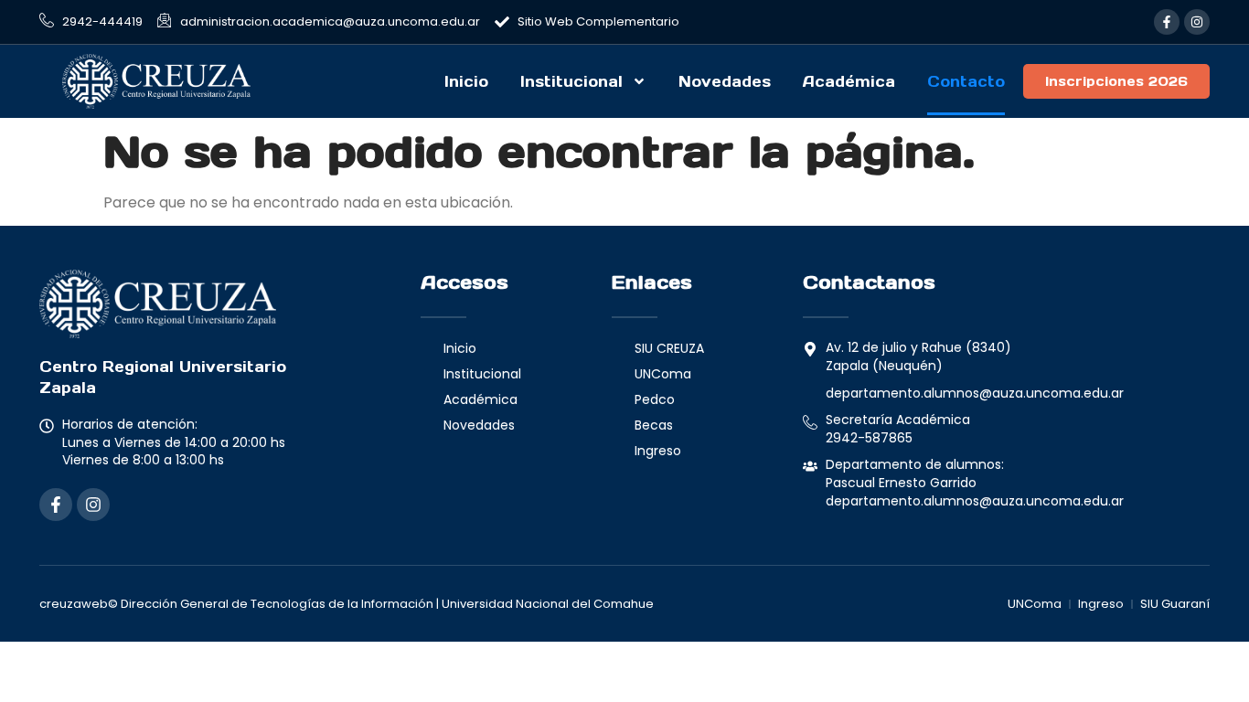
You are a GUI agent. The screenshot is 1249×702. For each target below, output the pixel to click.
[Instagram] (1197, 22)
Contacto (966, 81)
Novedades (724, 81)
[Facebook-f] (1167, 22)
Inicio (466, 81)
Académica (849, 81)
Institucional (571, 81)
